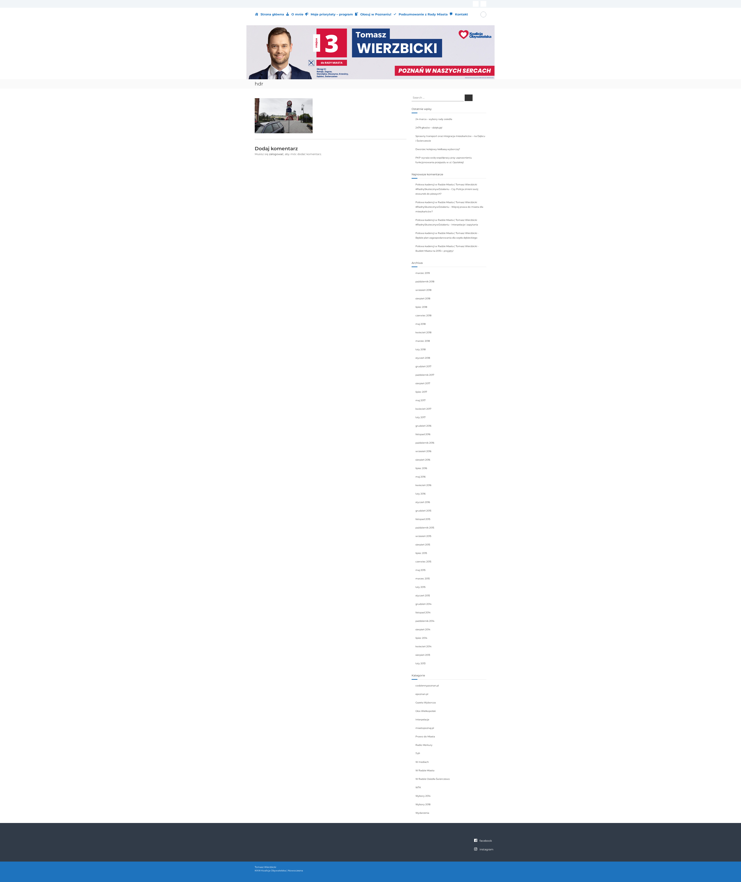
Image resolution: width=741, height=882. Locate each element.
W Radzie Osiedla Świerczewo (432, 778)
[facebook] (476, 4)
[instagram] (483, 4)
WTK (418, 787)
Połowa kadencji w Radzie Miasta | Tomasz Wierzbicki (446, 233)
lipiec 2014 (421, 637)
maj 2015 (420, 570)
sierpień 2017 (422, 383)
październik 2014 (424, 621)
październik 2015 (424, 527)
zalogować (276, 154)
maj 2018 (420, 323)
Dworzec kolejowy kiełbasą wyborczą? (437, 149)
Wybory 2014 (423, 795)
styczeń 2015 (422, 595)
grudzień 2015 (423, 510)
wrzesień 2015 (423, 536)
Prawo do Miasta (425, 736)
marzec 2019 (422, 273)
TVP (417, 753)
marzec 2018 (422, 340)
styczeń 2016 (422, 502)
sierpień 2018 (422, 298)
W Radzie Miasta (424, 770)
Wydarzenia (422, 812)
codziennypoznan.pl (427, 685)
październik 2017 (424, 374)
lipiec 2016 (421, 468)
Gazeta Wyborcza (425, 702)
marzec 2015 (422, 578)
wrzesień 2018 (423, 290)
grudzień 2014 (423, 604)
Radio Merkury (423, 745)
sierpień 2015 (422, 544)
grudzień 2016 (423, 425)
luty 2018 (420, 349)
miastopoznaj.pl (424, 728)
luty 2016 (420, 493)
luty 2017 (420, 417)
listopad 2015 (422, 519)
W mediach (422, 761)
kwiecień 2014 (423, 646)
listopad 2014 (423, 612)
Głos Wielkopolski (425, 711)
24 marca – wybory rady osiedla (433, 119)
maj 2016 (420, 476)
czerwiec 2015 (423, 561)
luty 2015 (420, 587)
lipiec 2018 (421, 307)
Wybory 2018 (423, 804)
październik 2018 (424, 281)
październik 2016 (424, 442)
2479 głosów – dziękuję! (428, 127)
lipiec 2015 (421, 553)
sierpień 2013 (422, 654)
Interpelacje (422, 719)
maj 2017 (420, 400)
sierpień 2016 (422, 459)
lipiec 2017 (421, 391)
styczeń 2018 (422, 357)
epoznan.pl (421, 694)
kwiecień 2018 (423, 332)
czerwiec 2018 (423, 315)
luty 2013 (420, 663)
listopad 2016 (422, 434)
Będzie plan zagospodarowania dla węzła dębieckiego (446, 237)
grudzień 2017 (423, 366)
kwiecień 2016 (423, 485)
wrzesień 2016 (423, 451)
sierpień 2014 (422, 629)
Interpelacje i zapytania (464, 224)
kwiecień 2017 (423, 408)
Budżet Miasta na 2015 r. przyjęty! (434, 250)
